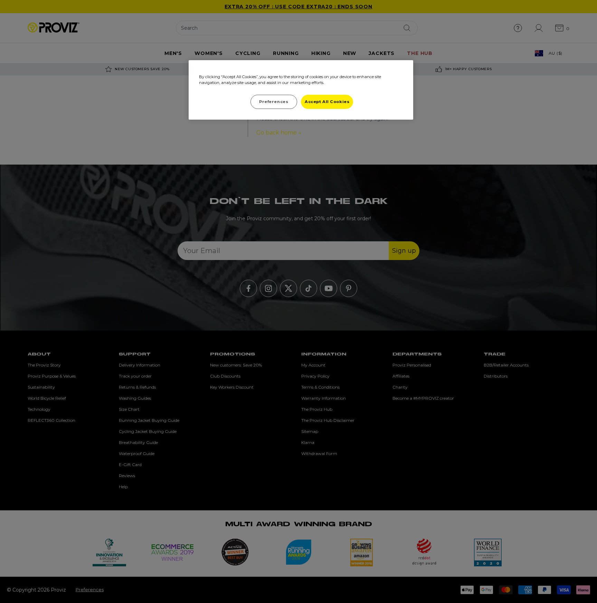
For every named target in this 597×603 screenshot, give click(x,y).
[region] (301, 90)
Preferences (273, 101)
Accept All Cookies (327, 101)
